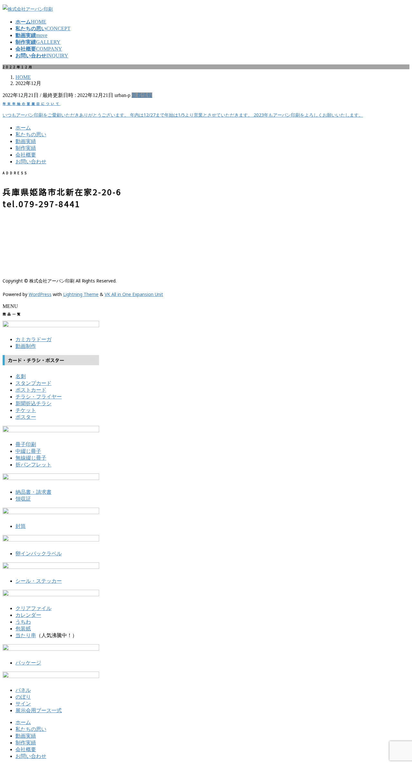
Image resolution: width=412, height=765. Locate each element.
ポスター (25, 417)
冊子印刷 (25, 444)
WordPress (40, 294)
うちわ (23, 622)
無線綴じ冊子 (30, 458)
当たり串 (25, 635)
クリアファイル (33, 608)
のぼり (23, 697)
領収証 (23, 499)
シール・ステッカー (38, 581)
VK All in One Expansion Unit (134, 294)
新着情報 (142, 95)
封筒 (20, 526)
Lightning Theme (80, 294)
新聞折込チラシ (33, 403)
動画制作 (25, 346)
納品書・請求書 (33, 492)
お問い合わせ (30, 161)
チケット (25, 410)
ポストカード (30, 390)
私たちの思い (30, 134)
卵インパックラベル (38, 553)
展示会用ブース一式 (38, 710)
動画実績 (25, 141)
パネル (23, 690)
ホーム (23, 127)
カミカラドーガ (33, 339)
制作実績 (25, 148)
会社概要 (25, 155)
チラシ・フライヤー (38, 396)
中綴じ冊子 (28, 451)
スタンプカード (33, 383)
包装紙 (23, 628)
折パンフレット (33, 464)
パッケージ (28, 662)
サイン (23, 703)
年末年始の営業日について (32, 103)
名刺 (20, 376)
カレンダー (28, 615)
